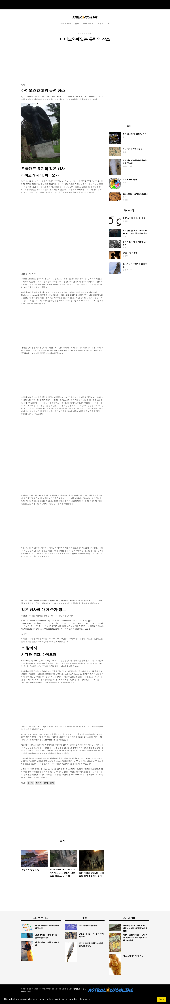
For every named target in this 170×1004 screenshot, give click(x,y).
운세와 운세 (49, 782)
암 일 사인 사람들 (130, 252)
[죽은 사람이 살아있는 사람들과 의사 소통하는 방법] (92, 860)
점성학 (101, 23)
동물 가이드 (88, 23)
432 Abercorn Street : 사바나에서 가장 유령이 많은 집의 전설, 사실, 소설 (62, 872)
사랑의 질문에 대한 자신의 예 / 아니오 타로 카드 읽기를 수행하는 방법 (135, 937)
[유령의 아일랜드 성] (34, 858)
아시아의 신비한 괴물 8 (132, 149)
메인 (79, 33)
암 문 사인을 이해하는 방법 (134, 218)
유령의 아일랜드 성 (30, 869)
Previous (17, 859)
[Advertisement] (62, 61)
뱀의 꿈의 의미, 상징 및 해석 (134, 133)
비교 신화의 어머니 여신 (133, 955)
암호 (77, 23)
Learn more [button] (85, 999)
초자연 (84, 33)
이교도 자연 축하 (130, 179)
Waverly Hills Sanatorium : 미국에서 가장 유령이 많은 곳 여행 (135, 928)
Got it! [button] (161, 999)
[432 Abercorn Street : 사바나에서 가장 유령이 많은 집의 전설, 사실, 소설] (63, 858)
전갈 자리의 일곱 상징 (88, 925)
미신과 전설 (65, 23)
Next (107, 859)
